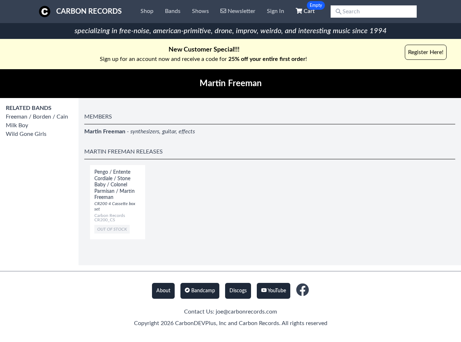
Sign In (275, 11)
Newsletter (240, 11)
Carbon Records (89, 11)
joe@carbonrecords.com (246, 312)
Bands (172, 11)
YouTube (276, 290)
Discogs (238, 290)
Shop (146, 11)
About (163, 290)
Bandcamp (202, 290)
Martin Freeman (104, 131)
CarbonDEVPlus (195, 323)
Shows (200, 11)
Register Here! (425, 52)
